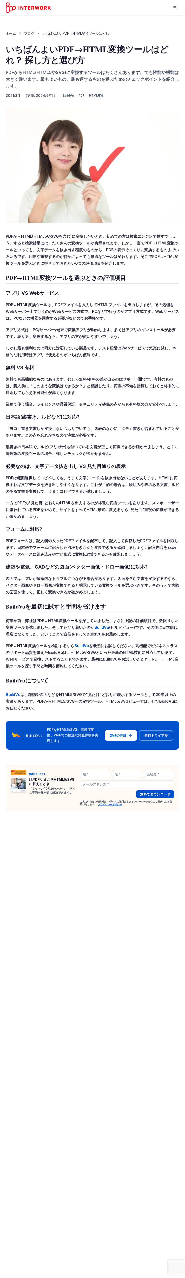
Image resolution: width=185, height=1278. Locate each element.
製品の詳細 (118, 735)
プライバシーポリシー (110, 804)
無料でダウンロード (155, 794)
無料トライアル (156, 735)
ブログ (29, 33)
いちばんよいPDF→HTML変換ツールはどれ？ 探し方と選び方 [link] (78, 33)
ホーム (11, 33)
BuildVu (68, 95)
